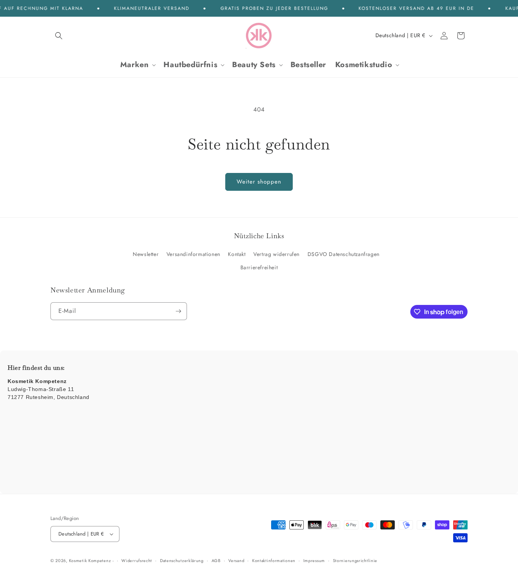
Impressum (314, 561)
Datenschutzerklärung (182, 561)
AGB (216, 561)
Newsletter (146, 254)
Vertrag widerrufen (276, 254)
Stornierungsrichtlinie (355, 561)
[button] (58, 35)
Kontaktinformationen (273, 561)
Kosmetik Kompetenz (90, 561)
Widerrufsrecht (136, 561)
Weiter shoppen (259, 181)
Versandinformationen (193, 254)
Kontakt (236, 254)
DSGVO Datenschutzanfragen (344, 254)
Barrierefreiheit (259, 267)
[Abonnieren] (178, 311)
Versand (236, 561)
